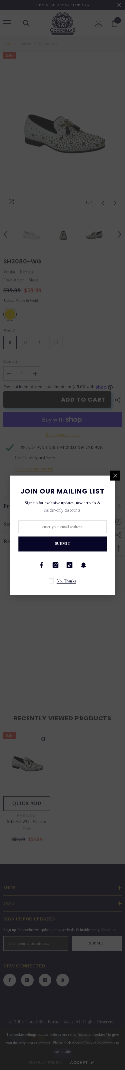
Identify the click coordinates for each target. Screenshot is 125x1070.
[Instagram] (56, 565)
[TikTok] (70, 565)
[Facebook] (42, 565)
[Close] (115, 476)
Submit (62, 543)
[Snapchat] (84, 565)
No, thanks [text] (66, 581)
